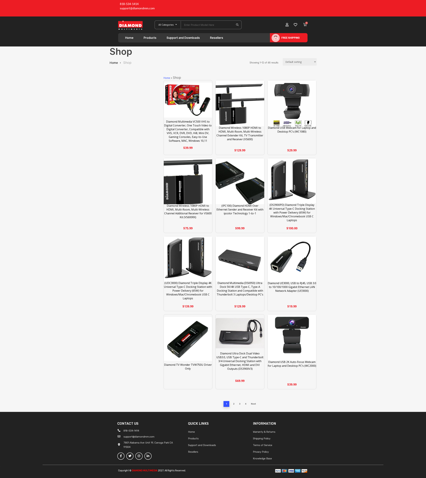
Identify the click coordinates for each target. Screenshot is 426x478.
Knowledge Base (262, 458)
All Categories (166, 24)
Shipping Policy (261, 438)
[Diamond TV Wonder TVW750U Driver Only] (188, 339)
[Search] (237, 25)
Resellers (216, 37)
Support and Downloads (183, 37)
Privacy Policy (261, 451)
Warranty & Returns (264, 431)
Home (129, 37)
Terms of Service (262, 445)
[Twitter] (129, 456)
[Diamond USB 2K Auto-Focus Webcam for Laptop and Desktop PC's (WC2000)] (292, 338)
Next (253, 404)
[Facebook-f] (120, 456)
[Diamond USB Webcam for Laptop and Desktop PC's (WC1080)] (292, 104)
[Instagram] (138, 456)
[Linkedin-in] (148, 456)
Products (150, 37)
